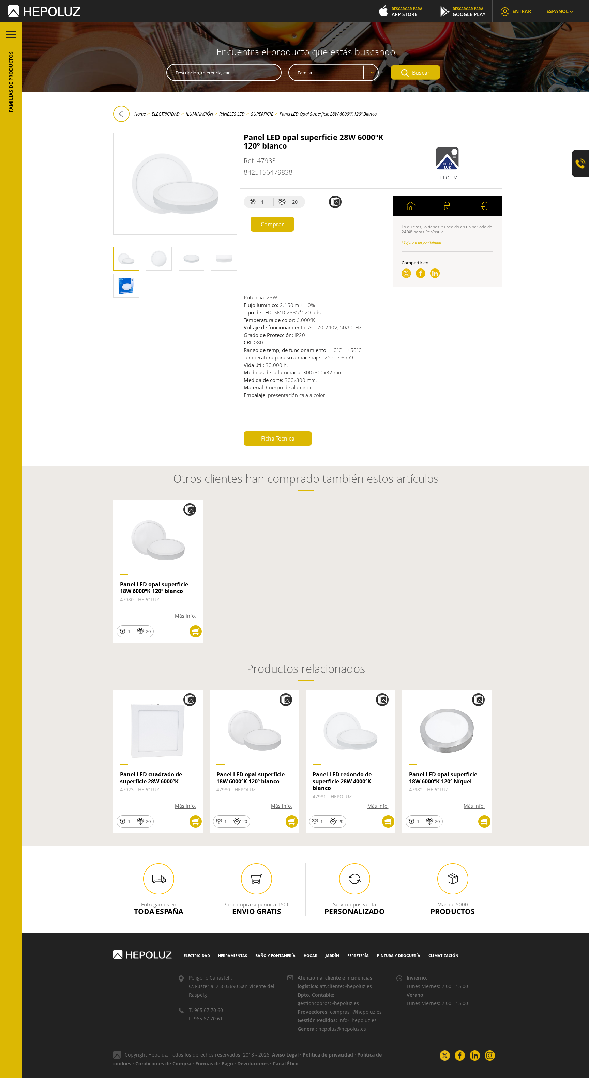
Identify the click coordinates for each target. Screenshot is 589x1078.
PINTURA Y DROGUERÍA (398, 955)
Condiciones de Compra (163, 1063)
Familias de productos (10, 81)
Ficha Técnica (277, 438)
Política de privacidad (328, 1054)
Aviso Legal (285, 1054)
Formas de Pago (214, 1063)
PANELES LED (232, 114)
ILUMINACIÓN (199, 114)
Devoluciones (253, 1063)
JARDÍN (332, 955)
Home (140, 114)
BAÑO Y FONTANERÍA (275, 955)
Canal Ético (286, 1063)
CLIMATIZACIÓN (443, 955)
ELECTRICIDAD (166, 114)
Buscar (421, 72)
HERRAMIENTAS (232, 955)
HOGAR (310, 955)
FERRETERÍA (358, 955)
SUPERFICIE (262, 114)
